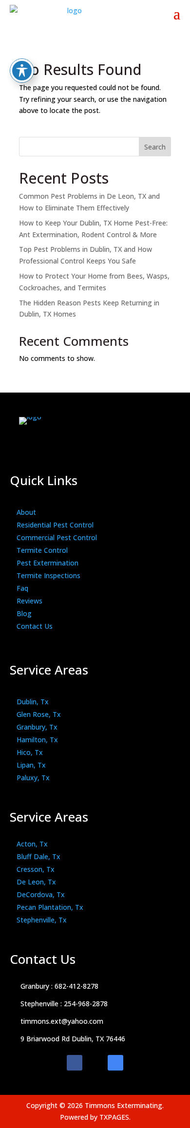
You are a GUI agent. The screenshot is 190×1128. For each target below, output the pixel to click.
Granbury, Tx (37, 727)
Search (155, 146)
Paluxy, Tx (33, 777)
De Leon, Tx (36, 881)
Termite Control (42, 550)
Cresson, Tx (36, 869)
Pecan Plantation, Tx (50, 907)
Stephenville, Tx (42, 919)
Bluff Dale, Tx (38, 856)
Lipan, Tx (31, 765)
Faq (22, 588)
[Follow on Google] (115, 1063)
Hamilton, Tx (37, 739)
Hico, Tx (30, 752)
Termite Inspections (48, 575)
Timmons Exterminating (123, 1105)
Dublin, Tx (33, 701)
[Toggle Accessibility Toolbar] (22, 70)
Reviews (29, 600)
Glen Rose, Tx (39, 714)
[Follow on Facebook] (74, 1063)
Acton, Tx (32, 843)
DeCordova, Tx (41, 894)
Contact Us (35, 626)
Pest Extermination (47, 562)
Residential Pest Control (55, 524)
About (26, 512)
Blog (24, 613)
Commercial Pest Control (57, 537)
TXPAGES (114, 1117)
